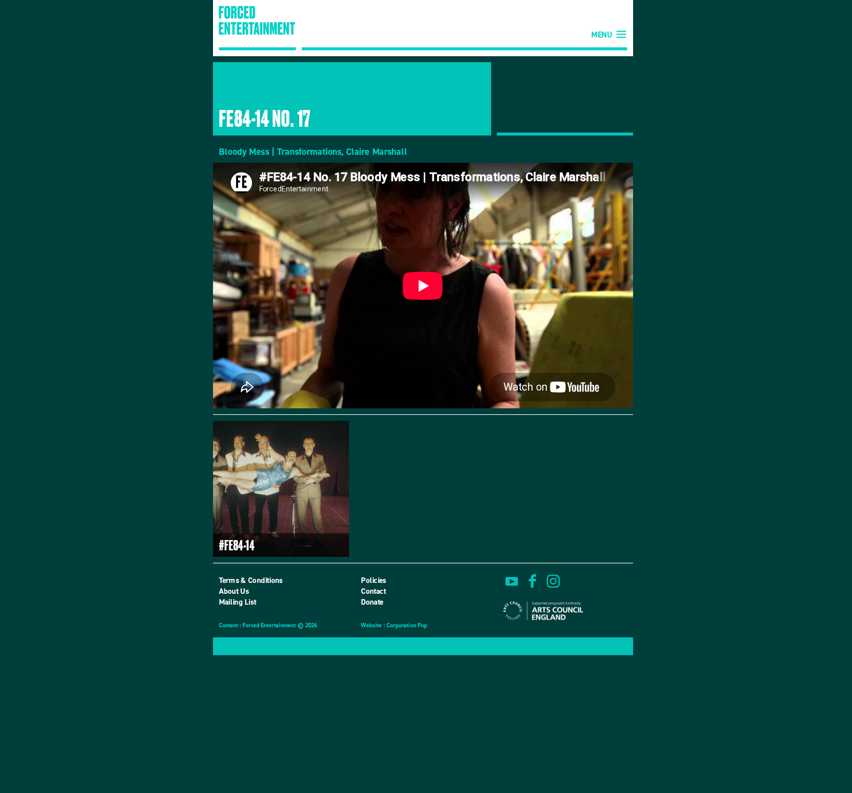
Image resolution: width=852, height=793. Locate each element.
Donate (372, 602)
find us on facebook (532, 581)
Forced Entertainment (257, 28)
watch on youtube (512, 581)
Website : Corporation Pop (394, 626)
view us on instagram (553, 581)
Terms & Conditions (251, 580)
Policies (374, 580)
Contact (373, 591)
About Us (234, 591)
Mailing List (237, 602)
